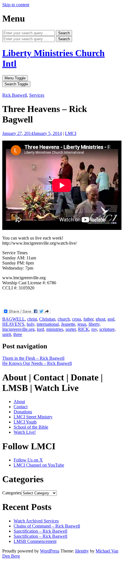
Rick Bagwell (14, 95)
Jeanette (68, 324)
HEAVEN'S (13, 324)
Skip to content (15, 4)
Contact (21, 406)
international (48, 324)
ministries (54, 329)
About (19, 401)
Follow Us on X (28, 460)
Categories (11, 492)
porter (71, 329)
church (64, 319)
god (111, 319)
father (88, 319)
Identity (82, 551)
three (17, 334)
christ (32, 319)
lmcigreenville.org (18, 329)
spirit (6, 334)
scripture (107, 329)
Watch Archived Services (36, 520)
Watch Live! (25, 432)
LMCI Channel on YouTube (39, 465)
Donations (23, 411)
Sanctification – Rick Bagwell (40, 531)
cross (76, 319)
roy (94, 329)
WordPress (49, 551)
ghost (100, 319)
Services (36, 95)
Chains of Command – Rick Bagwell (47, 526)
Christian (47, 319)
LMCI (70, 133)
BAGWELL (13, 319)
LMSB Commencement (35, 541)
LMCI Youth (25, 422)
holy (30, 324)
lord (40, 329)
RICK (83, 329)
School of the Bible (31, 427)
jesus (81, 324)
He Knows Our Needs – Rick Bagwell (37, 363)
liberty (94, 324)
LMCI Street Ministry (33, 416)
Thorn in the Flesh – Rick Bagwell (33, 358)
